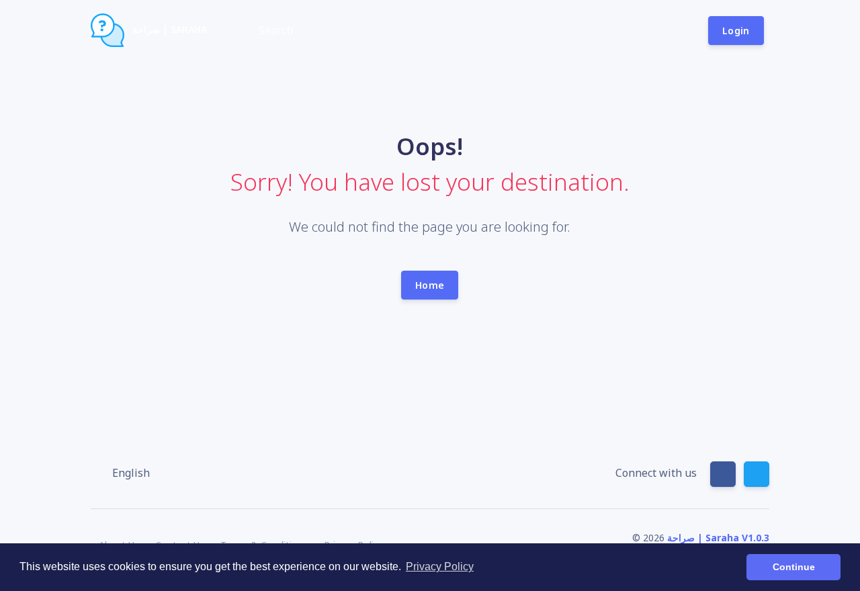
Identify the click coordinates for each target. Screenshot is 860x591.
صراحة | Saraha (168, 29)
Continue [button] (794, 566)
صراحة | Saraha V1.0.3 (718, 537)
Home (429, 285)
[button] (124, 473)
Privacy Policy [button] (440, 566)
